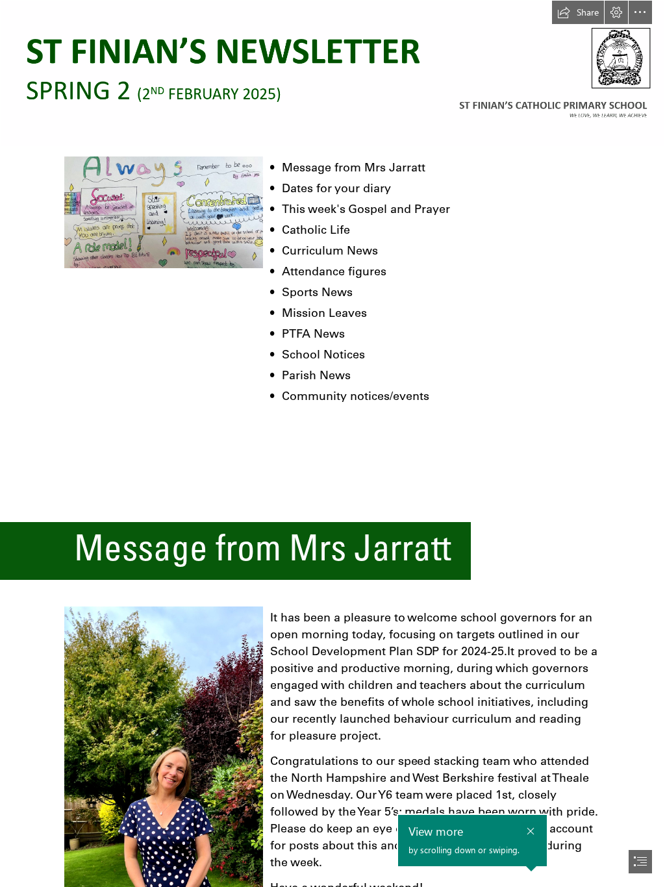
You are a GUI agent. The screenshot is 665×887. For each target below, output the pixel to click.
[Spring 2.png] (332, 73)
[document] (332, 443)
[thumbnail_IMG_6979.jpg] (163, 212)
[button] (578, 12)
